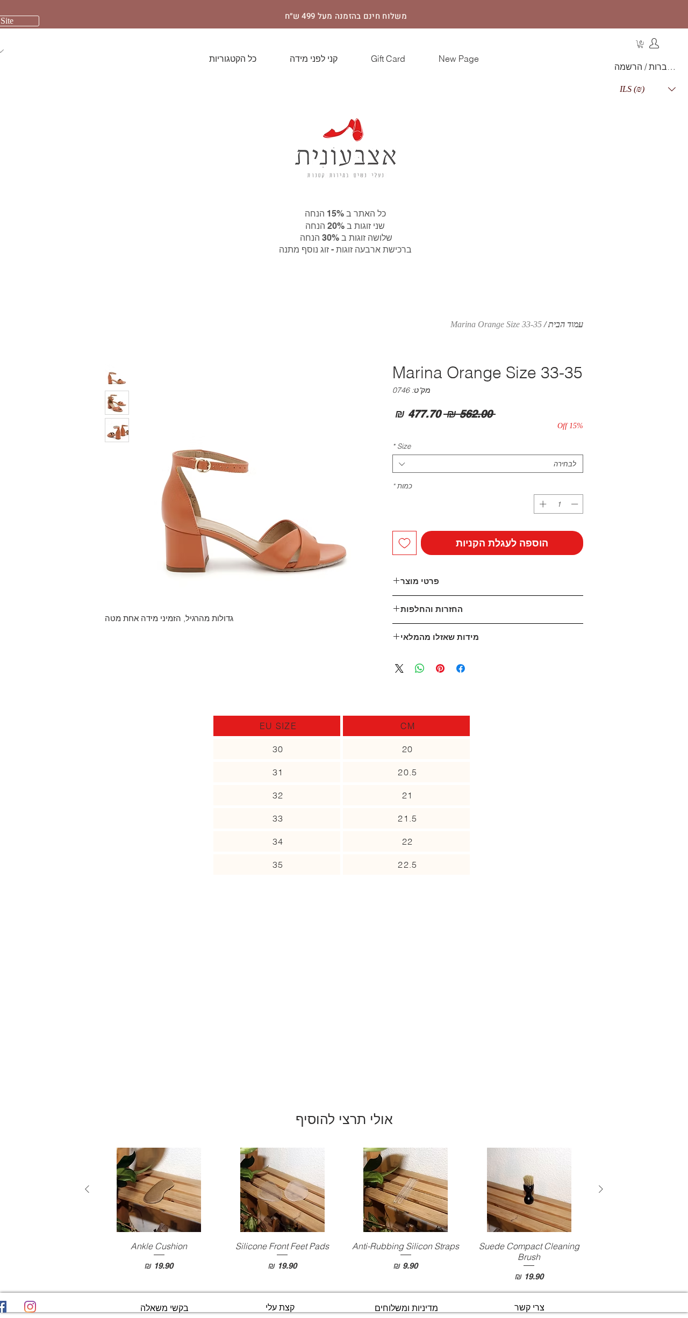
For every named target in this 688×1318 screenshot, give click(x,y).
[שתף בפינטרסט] (440, 668)
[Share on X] (399, 668)
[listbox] (648, 89)
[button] (640, 44)
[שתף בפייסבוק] (460, 668)
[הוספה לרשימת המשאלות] (404, 543)
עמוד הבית (565, 324)
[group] (344, 1215)
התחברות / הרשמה (647, 66)
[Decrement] (575, 504)
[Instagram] (30, 1307)
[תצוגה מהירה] (529, 1190)
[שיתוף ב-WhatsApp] (419, 668)
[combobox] (487, 464)
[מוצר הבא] (87, 1189)
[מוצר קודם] (600, 1189)
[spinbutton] (558, 504)
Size (401, 446)
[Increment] (541, 504)
